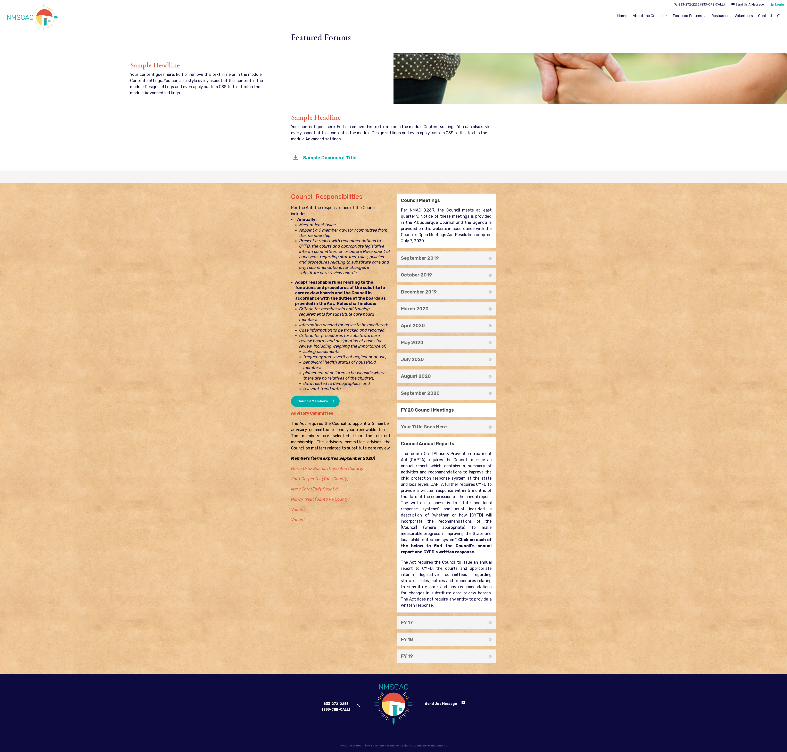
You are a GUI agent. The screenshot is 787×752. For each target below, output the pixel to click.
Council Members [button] (312, 401)
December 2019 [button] (419, 292)
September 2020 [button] (420, 393)
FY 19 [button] (407, 656)
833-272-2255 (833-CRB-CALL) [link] (702, 4)
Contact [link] (765, 16)
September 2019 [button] (420, 258)
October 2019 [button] (416, 275)
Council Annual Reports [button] (427, 443)
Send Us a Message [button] (441, 704)
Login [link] (779, 4)
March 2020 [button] (415, 308)
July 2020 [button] (412, 359)
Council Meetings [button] (420, 200)
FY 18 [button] (407, 639)
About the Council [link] (648, 16)
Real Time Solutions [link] (370, 745)
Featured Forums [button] (687, 16)
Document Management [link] (430, 745)
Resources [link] (720, 16)
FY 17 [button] (407, 622)
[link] (32, 20)
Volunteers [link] (744, 16)
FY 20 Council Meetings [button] (427, 410)
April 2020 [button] (413, 325)
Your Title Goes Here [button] (424, 426)
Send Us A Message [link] (750, 4)
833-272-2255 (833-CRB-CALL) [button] (336, 706)
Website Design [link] (398, 745)
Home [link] (622, 16)
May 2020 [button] (412, 342)
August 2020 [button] (416, 376)
